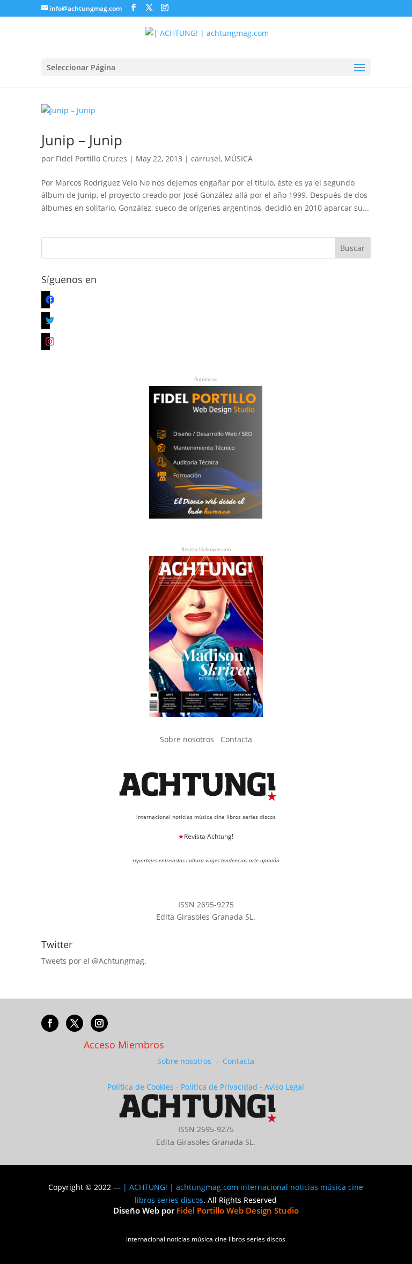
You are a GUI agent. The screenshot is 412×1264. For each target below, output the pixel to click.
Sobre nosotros (188, 739)
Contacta (236, 739)
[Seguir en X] (74, 1023)
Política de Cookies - (144, 1087)
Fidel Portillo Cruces (91, 158)
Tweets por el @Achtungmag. (93, 961)
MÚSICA (238, 158)
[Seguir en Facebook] (49, 1023)
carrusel (205, 158)
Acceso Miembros (124, 1044)
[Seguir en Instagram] (99, 1023)
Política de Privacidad (219, 1087)
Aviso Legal (284, 1087)
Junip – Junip (81, 140)
